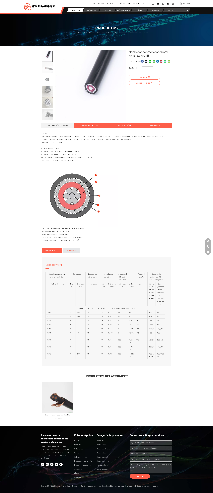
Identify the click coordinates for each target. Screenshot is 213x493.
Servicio (107, 10)
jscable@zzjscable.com (133, 3)
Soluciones (91, 10)
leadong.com (152, 486)
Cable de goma (103, 461)
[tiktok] (61, 464)
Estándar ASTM (53, 264)
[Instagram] (173, 3)
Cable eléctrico (103, 453)
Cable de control (103, 457)
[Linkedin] (158, 3)
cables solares (102, 465)
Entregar (140, 476)
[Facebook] (153, 3)
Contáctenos (79, 477)
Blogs (139, 10)
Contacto (155, 10)
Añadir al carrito (143, 83)
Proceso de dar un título (84, 461)
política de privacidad (127, 486)
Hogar (76, 441)
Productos (75, 10)
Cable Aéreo (101, 445)
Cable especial (102, 469)
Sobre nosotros (123, 10)
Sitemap (113, 486)
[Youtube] (168, 3)
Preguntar (143, 77)
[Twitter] (163, 3)
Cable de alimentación (106, 449)
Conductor (101, 441)
